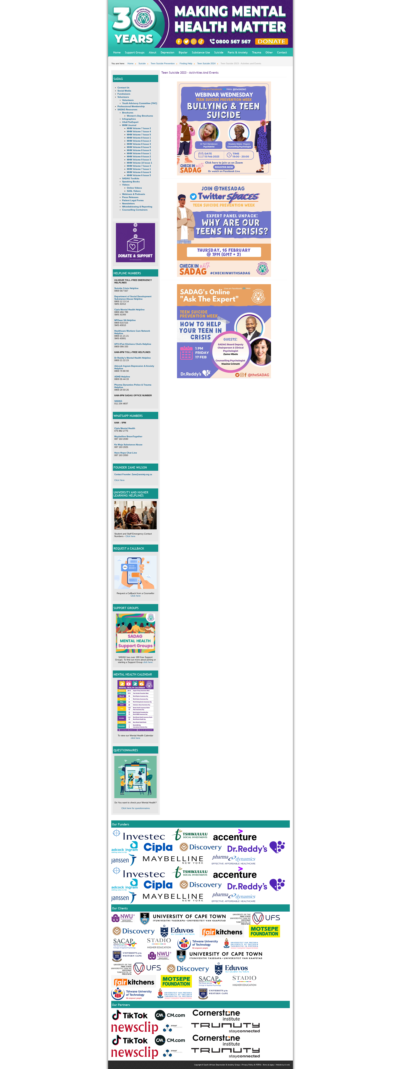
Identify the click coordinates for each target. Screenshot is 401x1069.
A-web (287, 1064)
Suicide (218, 52)
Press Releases (130, 197)
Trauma (256, 52)
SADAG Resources (127, 109)
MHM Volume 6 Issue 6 (139, 172)
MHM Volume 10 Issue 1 (139, 163)
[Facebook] (179, 41)
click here (148, 662)
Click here (130, 536)
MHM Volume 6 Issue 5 (139, 175)
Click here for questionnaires (135, 808)
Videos (126, 184)
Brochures (127, 112)
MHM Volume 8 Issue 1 (139, 137)
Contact (282, 52)
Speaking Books (131, 181)
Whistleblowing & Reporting (137, 206)
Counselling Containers (135, 210)
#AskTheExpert (122, 58)
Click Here (119, 480)
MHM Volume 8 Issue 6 (139, 150)
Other (269, 52)
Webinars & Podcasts (133, 194)
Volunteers (123, 97)
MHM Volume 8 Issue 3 (139, 144)
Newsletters (128, 203)
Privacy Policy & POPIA (251, 1064)
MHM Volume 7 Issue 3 (139, 166)
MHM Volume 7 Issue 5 (139, 134)
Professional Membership (131, 106)
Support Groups (134, 52)
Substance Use (201, 52)
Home (117, 52)
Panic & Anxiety (238, 52)
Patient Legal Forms (133, 200)
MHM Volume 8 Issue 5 (139, 147)
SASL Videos (134, 191)
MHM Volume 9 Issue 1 (139, 153)
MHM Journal (129, 125)
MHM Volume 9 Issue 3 (139, 159)
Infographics (129, 119)
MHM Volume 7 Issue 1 (139, 169)
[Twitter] (186, 41)
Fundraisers (123, 94)
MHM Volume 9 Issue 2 (139, 156)
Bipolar (183, 52)
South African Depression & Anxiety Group (222, 1064)
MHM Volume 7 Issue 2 (139, 128)
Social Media (124, 90)
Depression (167, 52)
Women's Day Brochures (140, 116)
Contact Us (123, 87)
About (152, 52)
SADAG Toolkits (130, 178)
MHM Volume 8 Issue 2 (139, 141)
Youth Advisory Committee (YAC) (139, 103)
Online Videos (134, 188)
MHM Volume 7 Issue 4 (139, 131)
